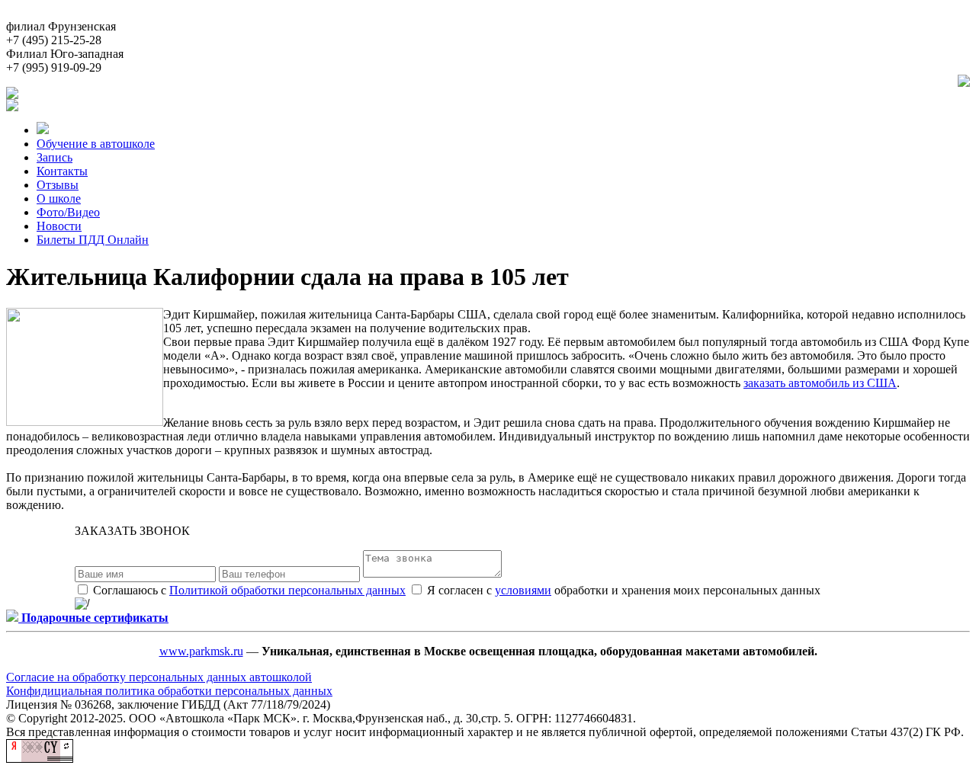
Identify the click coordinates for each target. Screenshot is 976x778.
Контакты (62, 171)
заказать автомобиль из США (820, 382)
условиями (523, 590)
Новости (59, 225)
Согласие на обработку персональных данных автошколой (159, 677)
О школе (59, 198)
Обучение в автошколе (96, 143)
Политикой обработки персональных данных (287, 590)
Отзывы (58, 184)
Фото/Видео (68, 212)
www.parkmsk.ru (201, 651)
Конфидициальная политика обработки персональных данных (169, 690)
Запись (54, 157)
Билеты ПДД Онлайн (93, 239)
